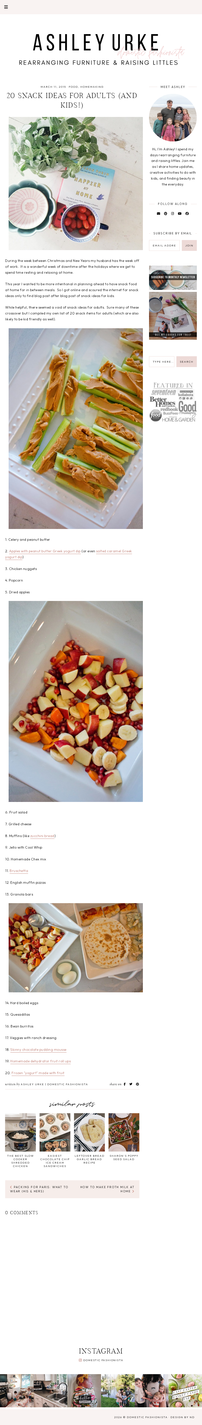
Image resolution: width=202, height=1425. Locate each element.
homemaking (92, 86)
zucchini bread (42, 836)
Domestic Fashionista (103, 1360)
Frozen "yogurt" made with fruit (38, 1073)
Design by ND (182, 1417)
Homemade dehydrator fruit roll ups (40, 1061)
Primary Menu (4, 7)
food (73, 86)
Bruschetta (19, 871)
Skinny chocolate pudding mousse (38, 1049)
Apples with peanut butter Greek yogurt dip (45, 551)
